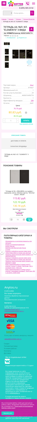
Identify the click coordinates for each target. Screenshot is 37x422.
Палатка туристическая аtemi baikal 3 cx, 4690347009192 (19, 255)
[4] (15, 36)
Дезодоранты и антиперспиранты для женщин (18, 242)
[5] (17, 36)
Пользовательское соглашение (14, 300)
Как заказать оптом (26, 124)
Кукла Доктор (10, 246)
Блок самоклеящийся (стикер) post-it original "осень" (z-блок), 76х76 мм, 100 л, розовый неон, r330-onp (19, 266)
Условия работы (10, 348)
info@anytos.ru (15, 393)
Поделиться (22, 37)
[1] (10, 36)
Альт (32, 85)
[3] (14, 36)
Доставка (7, 353)
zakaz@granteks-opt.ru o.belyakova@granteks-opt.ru (14, 310)
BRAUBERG (19, 213)
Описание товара (18, 135)
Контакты (7, 351)
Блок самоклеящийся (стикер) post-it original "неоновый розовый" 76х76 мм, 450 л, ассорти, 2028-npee (20, 271)
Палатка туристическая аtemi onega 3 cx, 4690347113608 (19, 262)
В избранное (11, 37)
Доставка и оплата (18, 141)
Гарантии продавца (18, 146)
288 (32, 101)
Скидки (6, 344)
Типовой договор (10, 346)
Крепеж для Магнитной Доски (15, 248)
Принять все (7, 413)
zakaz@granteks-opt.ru (12, 339)
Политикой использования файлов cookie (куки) (17, 407)
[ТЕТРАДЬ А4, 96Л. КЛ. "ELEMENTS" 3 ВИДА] (7, 45)
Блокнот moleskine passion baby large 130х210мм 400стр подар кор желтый (18, 252)
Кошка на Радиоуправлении (15, 245)
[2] (12, 36)
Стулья (7, 249)
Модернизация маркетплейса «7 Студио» (19, 365)
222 (19, 210)
